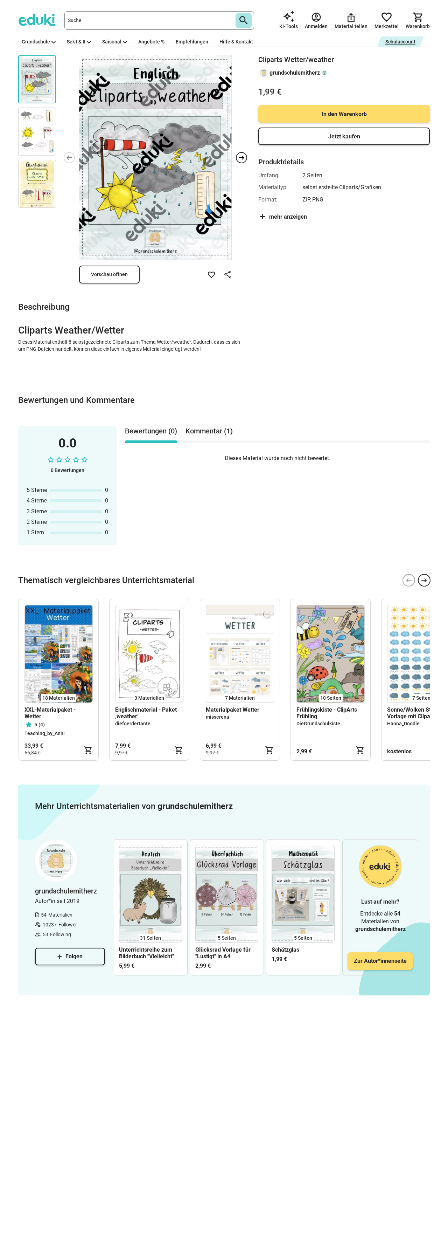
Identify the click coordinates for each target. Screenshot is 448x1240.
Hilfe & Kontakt (236, 41)
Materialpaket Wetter (232, 709)
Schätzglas (285, 949)
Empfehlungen (192, 41)
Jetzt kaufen (344, 136)
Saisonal (111, 41)
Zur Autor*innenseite (380, 961)
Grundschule (36, 41)
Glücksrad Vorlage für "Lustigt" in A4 (223, 953)
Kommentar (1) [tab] (209, 431)
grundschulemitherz (295, 72)
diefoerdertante (132, 723)
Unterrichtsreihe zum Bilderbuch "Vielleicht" (146, 953)
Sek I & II (76, 41)
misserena (217, 717)
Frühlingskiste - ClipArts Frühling (326, 713)
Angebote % (151, 41)
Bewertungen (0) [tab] (151, 431)
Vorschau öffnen (109, 274)
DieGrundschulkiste (318, 723)
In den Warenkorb (344, 114)
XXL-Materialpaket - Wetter (50, 713)
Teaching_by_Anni (44, 733)
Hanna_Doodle (403, 723)
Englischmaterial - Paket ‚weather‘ (146, 713)
